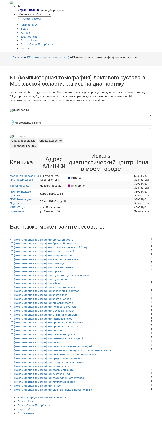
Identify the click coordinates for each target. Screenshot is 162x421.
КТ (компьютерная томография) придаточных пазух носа (47, 358)
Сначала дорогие (50, 140)
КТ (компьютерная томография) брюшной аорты (41, 239)
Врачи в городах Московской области (42, 397)
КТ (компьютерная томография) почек (35, 342)
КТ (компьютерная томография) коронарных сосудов (44, 291)
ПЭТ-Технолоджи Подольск (21, 201)
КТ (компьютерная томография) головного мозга (41, 267)
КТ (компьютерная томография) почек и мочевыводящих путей (51, 346)
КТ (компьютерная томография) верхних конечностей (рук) (48, 247)
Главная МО (29, 24)
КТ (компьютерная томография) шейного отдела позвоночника (51, 389)
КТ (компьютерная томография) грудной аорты (41, 279)
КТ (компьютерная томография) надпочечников (41, 318)
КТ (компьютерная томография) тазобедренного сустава (47, 378)
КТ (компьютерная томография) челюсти (36, 385)
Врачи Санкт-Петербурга (37, 44)
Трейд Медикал (20, 185)
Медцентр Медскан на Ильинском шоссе (24, 177)
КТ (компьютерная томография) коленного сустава (43, 287)
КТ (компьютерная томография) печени (36, 330)
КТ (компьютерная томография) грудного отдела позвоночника (51, 275)
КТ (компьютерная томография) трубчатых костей (42, 381)
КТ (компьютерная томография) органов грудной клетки (46, 322)
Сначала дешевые (23, 140)
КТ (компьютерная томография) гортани (36, 271)
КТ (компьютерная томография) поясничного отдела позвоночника (53, 354)
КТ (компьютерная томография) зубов (35, 283)
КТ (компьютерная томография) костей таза (38, 295)
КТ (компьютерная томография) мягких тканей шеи (43, 314)
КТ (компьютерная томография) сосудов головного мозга (47, 362)
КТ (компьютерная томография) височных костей (42, 251)
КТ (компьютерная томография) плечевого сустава (43, 334)
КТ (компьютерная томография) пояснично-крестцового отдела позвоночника (60, 350)
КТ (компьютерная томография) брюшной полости (43, 243)
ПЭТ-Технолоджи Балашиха (21, 193)
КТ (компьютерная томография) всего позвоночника (44, 259)
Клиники (26, 32)
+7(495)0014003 (28, 10)
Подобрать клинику (23, 146)
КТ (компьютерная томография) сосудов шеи (39, 366)
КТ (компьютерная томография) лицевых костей (41, 302)
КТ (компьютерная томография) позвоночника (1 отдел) (46, 338)
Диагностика (29, 36)
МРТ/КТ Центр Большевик (19, 209)
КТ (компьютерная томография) (48, 57)
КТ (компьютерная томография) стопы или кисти (41, 370)
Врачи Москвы (30, 40)
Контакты (27, 48)
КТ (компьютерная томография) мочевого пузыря (42, 310)
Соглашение (26, 413)
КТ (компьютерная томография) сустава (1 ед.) (41, 374)
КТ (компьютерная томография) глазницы (37, 263)
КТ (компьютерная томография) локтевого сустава (43, 306)
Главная (18, 57)
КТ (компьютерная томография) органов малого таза (44, 326)
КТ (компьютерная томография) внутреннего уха (42, 255)
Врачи (25, 28)
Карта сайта (25, 409)
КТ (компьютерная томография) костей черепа (40, 299)
